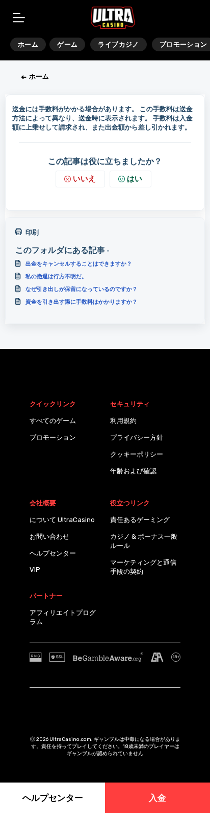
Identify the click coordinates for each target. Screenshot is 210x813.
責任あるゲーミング (140, 520)
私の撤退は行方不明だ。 (56, 276)
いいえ (84, 178)
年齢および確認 (133, 471)
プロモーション (53, 437)
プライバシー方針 (136, 437)
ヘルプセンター (53, 553)
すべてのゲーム (53, 421)
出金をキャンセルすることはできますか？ (78, 263)
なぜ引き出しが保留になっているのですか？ (81, 288)
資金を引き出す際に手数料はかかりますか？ (81, 301)
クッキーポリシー (136, 454)
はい (134, 178)
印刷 (32, 232)
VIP (35, 569)
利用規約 (123, 421)
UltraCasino (76, 520)
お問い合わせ (49, 536)
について (43, 520)
